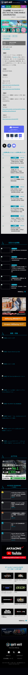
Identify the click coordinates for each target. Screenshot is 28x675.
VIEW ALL (21, 291)
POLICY (19, 658)
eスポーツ (15, 57)
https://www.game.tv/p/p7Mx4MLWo (11, 89)
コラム (23, 6)
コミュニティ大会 (6, 36)
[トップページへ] (14, 646)
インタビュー (16, 6)
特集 (3, 6)
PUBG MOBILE (6, 38)
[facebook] (9, 652)
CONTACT (20, 655)
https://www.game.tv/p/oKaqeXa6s (10, 85)
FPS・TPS (15, 36)
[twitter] (14, 652)
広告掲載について (8, 658)
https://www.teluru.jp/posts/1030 (10, 119)
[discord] (19, 652)
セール (8, 6)
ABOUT (8, 655)
